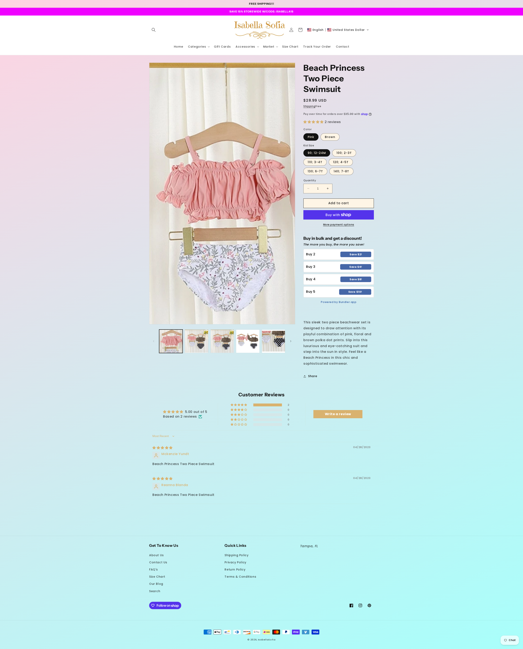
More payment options (338, 224)
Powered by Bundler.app (338, 302)
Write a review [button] (338, 414)
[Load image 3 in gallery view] (222, 341)
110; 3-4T (315, 162)
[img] (162, 447)
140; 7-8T (341, 171)
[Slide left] (153, 341)
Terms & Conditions (240, 577)
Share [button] (312, 376)
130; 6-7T (315, 171)
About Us (156, 555)
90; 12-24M (317, 153)
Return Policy (235, 569)
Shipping (309, 106)
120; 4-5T (341, 162)
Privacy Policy (235, 562)
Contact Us (158, 562)
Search (154, 591)
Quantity (309, 180)
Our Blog (156, 584)
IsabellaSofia (267, 639)
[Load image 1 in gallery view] (171, 341)
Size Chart (157, 577)
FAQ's (153, 569)
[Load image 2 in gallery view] (196, 341)
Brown (330, 137)
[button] (153, 29)
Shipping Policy (236, 555)
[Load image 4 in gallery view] (247, 341)
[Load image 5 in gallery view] (273, 341)
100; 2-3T (344, 153)
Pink (311, 137)
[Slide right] (290, 341)
